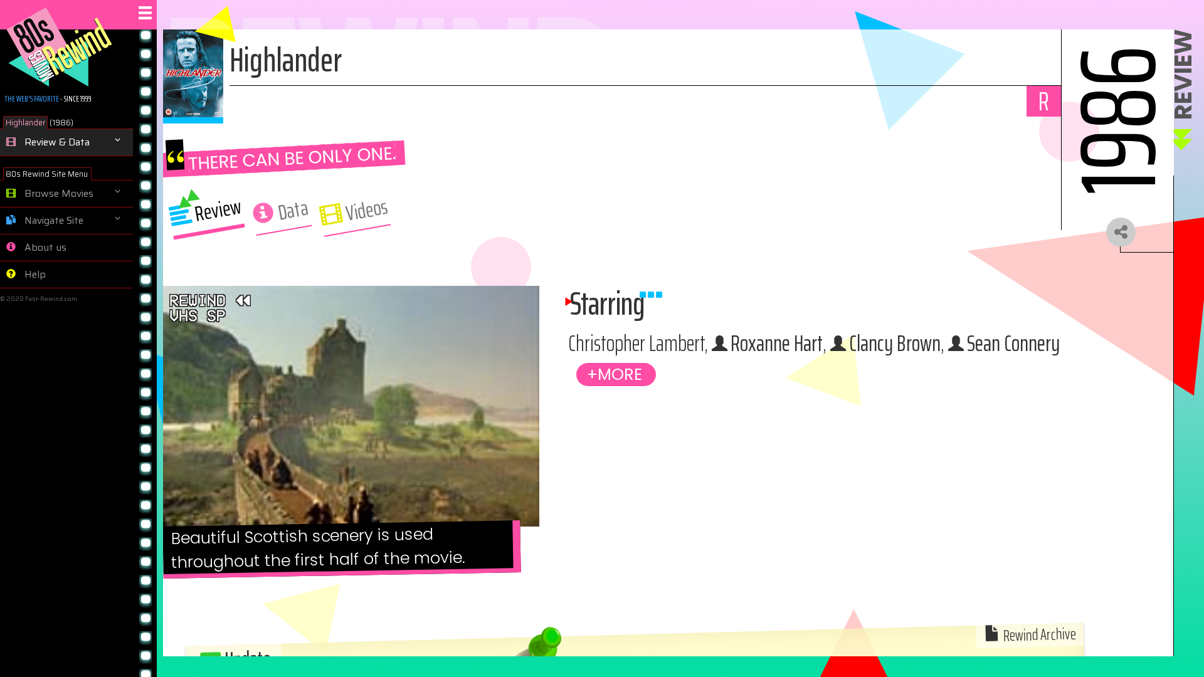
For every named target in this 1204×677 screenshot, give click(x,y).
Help (34, 274)
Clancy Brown (895, 343)
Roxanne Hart (777, 343)
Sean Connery (1013, 343)
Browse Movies (57, 193)
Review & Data (56, 142)
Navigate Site (52, 220)
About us (44, 247)
